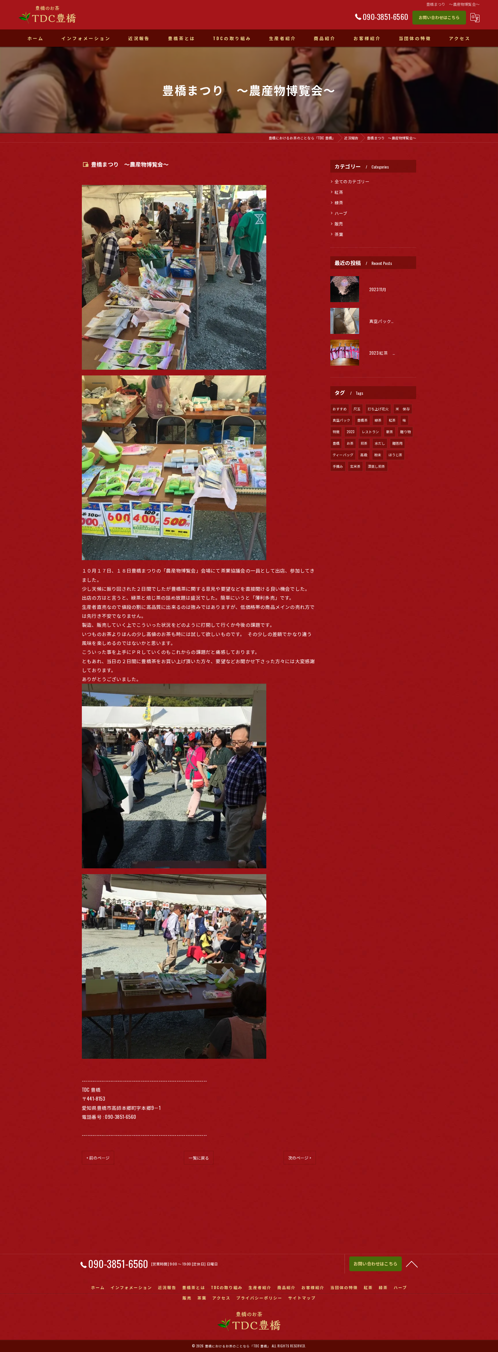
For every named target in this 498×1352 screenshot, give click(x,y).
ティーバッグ (343, 454)
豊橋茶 (362, 420)
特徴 (336, 431)
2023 (351, 431)
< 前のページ (98, 1158)
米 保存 (403, 408)
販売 (339, 223)
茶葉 (339, 234)
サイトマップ (302, 1298)
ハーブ (341, 213)
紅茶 (339, 192)
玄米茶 (355, 466)
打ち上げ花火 (378, 408)
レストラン (370, 431)
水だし (380, 443)
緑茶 (339, 202)
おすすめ (340, 408)
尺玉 (357, 408)
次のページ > (299, 1158)
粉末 (377, 454)
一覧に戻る (198, 1158)
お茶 (350, 443)
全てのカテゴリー (352, 181)
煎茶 (364, 443)
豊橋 (336, 443)
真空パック (341, 420)
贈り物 (405, 431)
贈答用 (397, 443)
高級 (363, 454)
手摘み (338, 466)
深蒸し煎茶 (376, 466)
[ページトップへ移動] (412, 1263)
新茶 (389, 431)
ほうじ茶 (395, 454)
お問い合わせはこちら (439, 17)
